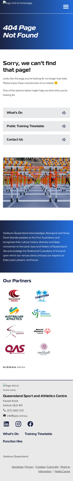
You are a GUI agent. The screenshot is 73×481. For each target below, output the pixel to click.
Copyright (53, 466)
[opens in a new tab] (14, 295)
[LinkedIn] (6, 424)
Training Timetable (38, 434)
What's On (14, 113)
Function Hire (12, 441)
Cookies (40, 466)
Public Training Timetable (25, 126)
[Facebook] (30, 424)
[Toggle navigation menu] (66, 6)
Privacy (29, 466)
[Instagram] (18, 424)
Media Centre (62, 471)
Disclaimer (18, 466)
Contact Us (15, 140)
